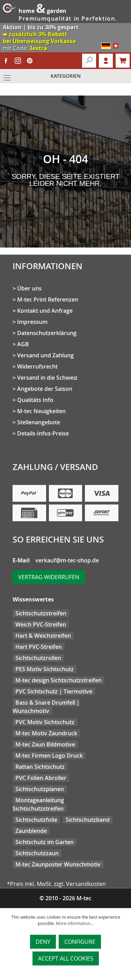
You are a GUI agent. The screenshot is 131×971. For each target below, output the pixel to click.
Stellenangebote (38, 422)
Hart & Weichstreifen (43, 635)
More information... (74, 923)
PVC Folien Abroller (40, 778)
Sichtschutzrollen (38, 658)
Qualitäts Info (35, 400)
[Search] (89, 61)
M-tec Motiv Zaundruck (46, 733)
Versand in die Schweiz (47, 377)
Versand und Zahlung (45, 355)
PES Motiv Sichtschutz (44, 669)
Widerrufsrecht (37, 366)
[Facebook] (6, 60)
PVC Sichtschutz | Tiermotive (53, 691)
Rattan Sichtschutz (40, 767)
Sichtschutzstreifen (40, 613)
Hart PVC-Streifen (38, 647)
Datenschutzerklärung (47, 333)
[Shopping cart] (123, 61)
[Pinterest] (30, 60)
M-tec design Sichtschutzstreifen (58, 680)
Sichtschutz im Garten (44, 842)
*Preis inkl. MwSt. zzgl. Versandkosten (56, 884)
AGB (23, 344)
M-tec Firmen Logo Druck (49, 755)
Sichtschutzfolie (36, 820)
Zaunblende (31, 831)
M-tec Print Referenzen (47, 299)
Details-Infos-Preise (43, 433)
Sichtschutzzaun (37, 853)
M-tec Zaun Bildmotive (45, 744)
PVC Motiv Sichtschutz (44, 722)
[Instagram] (18, 60)
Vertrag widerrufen (48, 577)
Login (106, 61)
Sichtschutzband (88, 820)
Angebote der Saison (44, 389)
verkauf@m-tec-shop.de (67, 560)
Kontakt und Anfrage (45, 310)
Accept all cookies (65, 958)
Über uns (29, 288)
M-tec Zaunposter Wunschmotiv (58, 864)
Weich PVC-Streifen (40, 624)
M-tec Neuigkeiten (41, 411)
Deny (43, 942)
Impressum (32, 322)
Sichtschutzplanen (39, 789)
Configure (79, 942)
